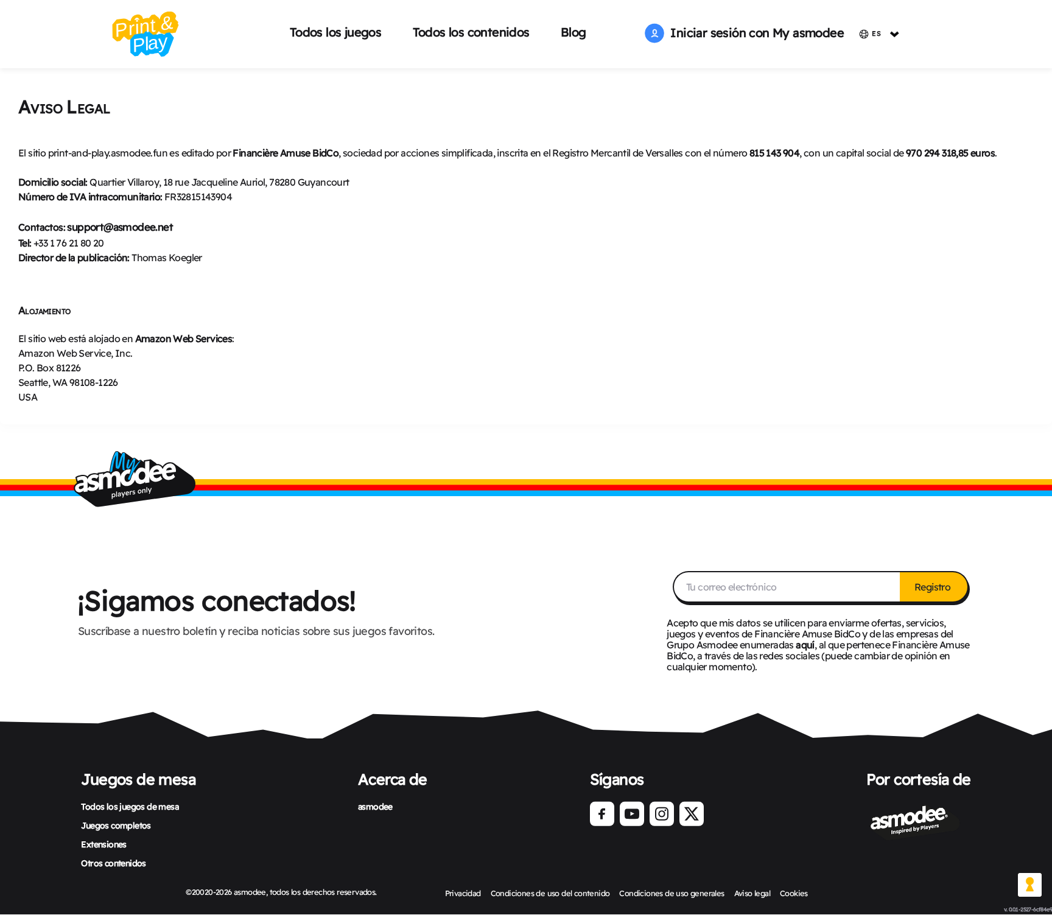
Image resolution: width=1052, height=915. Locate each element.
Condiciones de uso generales (671, 893)
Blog (573, 32)
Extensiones (103, 844)
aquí (805, 645)
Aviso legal (752, 893)
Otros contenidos (113, 863)
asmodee (375, 806)
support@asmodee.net (120, 226)
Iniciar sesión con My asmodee (754, 32)
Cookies (794, 893)
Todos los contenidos (471, 32)
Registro (933, 587)
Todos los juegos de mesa (129, 806)
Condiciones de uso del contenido (550, 893)
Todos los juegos (335, 32)
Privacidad (463, 893)
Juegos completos (115, 825)
